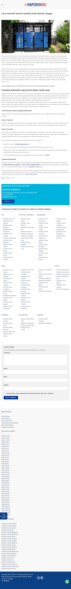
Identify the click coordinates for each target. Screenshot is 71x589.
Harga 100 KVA (5, 465)
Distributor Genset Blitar (45, 278)
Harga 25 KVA (5, 444)
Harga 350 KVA (5, 487)
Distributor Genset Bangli (9, 238)
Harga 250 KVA (5, 480)
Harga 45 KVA (5, 455)
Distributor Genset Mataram (8, 553)
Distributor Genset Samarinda (9, 564)
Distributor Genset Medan (45, 323)
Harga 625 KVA (5, 498)
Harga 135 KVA (5, 470)
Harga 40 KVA (5, 451)
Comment (7, 352)
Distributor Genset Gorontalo (9, 538)
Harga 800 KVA (5, 504)
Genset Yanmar (5, 416)
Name (5, 368)
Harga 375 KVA (5, 489)
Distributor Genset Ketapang (9, 543)
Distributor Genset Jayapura (8, 540)
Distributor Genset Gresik (45, 291)
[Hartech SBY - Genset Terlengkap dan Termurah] (35, 4)
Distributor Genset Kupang (8, 545)
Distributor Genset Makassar (9, 547)
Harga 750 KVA (5, 502)
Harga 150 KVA (5, 474)
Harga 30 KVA (5, 446)
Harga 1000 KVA (5, 506)
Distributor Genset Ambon (27, 325)
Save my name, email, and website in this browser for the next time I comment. (30, 393)
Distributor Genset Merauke (8, 555)
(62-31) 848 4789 (7, 195)
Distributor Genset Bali (9, 219)
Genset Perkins (5, 418)
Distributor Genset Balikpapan (9, 532)
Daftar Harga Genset (22, 144)
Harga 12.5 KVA (5, 436)
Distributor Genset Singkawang (9, 566)
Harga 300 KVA (5, 483)
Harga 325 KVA (5, 485)
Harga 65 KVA (5, 461)
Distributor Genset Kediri (45, 280)
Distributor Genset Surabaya (9, 523)
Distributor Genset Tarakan (8, 528)
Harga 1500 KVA (5, 510)
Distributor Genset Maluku (27, 323)
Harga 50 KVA (5, 457)
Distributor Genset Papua (62, 270)
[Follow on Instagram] (4, 581)
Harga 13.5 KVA (5, 438)
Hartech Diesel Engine (7, 425)
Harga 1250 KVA (5, 508)
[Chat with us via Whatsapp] (67, 581)
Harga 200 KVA (5, 478)
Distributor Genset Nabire (62, 289)
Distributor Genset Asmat (62, 272)
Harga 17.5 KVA (5, 440)
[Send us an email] (6, 581)
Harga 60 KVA (5, 459)
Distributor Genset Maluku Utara (10, 551)
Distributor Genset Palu (9, 331)
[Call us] (8, 581)
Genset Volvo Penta (6, 420)
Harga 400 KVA (5, 491)
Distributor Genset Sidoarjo (8, 526)
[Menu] (2, 5)
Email (47, 155)
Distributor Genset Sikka (27, 236)
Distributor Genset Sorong (63, 274)
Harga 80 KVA (5, 463)
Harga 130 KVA (5, 468)
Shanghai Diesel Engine (7, 427)
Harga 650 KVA (5, 500)
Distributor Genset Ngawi (9, 295)
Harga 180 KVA (5, 476)
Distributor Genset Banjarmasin (9, 534)
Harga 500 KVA (5, 493)
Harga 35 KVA (5, 448)
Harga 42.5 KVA (5, 453)
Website (6, 385)
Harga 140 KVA (5, 472)
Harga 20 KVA (5, 442)
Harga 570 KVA (5, 495)
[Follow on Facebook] (2, 581)
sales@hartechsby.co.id (35, 167)
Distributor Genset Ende (27, 233)
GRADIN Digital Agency (31, 174)
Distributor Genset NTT (27, 231)
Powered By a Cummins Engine (9, 423)
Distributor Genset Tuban (27, 270)
